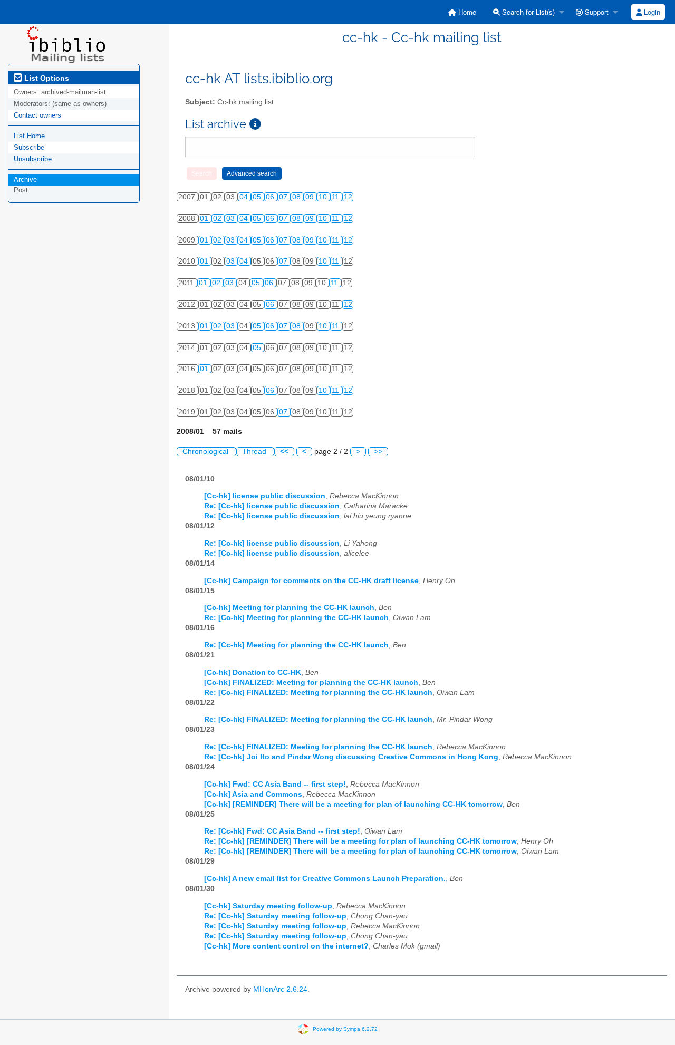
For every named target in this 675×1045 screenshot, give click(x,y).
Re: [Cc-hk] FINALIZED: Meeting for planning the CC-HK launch (318, 692)
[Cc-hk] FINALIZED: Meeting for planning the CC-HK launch (311, 682)
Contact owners (37, 115)
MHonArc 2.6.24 (280, 989)
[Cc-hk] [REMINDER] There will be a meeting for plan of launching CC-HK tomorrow (353, 804)
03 (231, 218)
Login (651, 12)
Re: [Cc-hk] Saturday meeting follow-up (275, 916)
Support (596, 12)
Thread (255, 452)
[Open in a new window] (255, 124)
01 (205, 218)
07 (284, 197)
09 (310, 197)
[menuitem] (462, 12)
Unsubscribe (33, 159)
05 (258, 197)
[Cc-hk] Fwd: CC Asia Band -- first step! (275, 784)
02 (218, 218)
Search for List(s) (527, 12)
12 (348, 197)
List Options (45, 78)
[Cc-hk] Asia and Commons (253, 794)
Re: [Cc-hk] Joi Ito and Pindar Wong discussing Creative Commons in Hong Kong (351, 757)
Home (466, 12)
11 (336, 197)
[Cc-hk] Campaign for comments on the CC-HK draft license (311, 581)
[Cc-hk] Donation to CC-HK (252, 672)
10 (324, 197)
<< (284, 452)
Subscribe (29, 147)
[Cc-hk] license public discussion (264, 496)
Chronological (206, 452)
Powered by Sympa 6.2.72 (345, 1029)
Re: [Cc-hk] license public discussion (272, 506)
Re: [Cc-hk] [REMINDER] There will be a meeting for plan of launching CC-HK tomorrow (360, 841)
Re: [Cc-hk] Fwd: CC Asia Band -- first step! (282, 831)
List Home (29, 136)
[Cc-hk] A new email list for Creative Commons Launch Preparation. (325, 879)
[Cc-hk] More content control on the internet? (286, 946)
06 (271, 197)
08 (297, 197)
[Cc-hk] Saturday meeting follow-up (268, 906)
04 (244, 197)
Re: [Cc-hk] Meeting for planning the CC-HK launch (296, 618)
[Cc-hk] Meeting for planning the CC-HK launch (289, 608)
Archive (25, 179)
